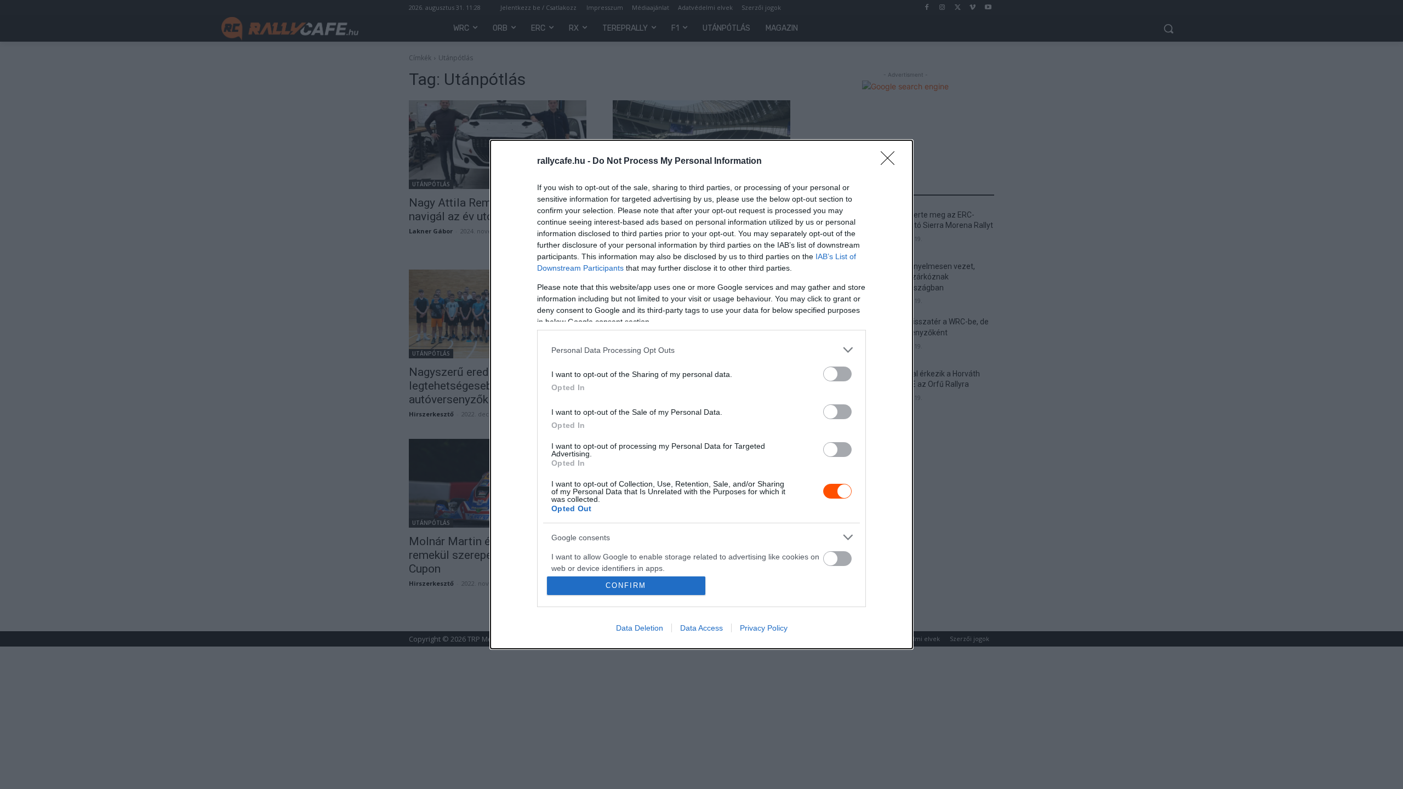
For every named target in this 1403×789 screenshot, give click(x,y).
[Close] (891, 161)
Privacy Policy (764, 628)
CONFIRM (626, 585)
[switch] (837, 374)
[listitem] (701, 350)
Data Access (701, 628)
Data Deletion (639, 628)
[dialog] (701, 394)
